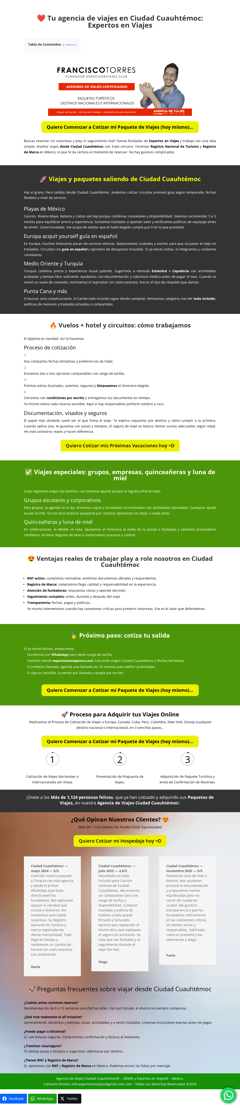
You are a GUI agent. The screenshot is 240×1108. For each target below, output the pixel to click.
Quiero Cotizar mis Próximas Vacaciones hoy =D (120, 445)
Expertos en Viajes (151, 1078)
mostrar (70, 44)
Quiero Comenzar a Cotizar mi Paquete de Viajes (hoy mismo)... (120, 127)
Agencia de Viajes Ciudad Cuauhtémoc (86, 1078)
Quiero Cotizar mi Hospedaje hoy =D (120, 841)
